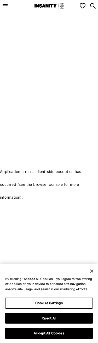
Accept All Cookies (49, 333)
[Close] (91, 271)
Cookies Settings (49, 303)
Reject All (49, 318)
